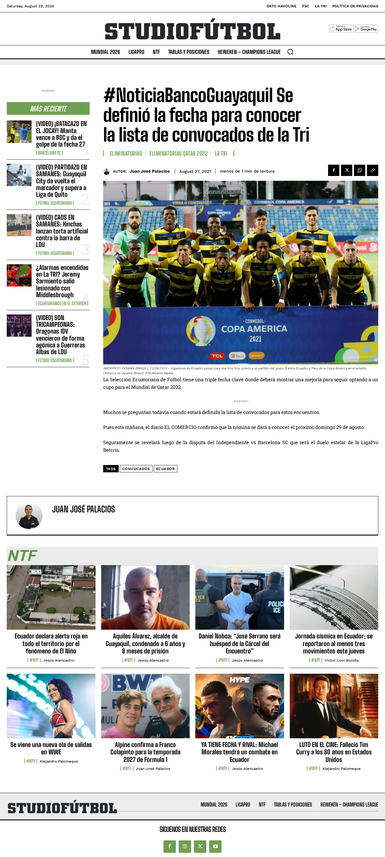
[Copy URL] (372, 170)
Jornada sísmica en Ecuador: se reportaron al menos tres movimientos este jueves (334, 643)
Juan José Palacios (150, 171)
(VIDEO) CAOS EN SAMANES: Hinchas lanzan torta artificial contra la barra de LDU (62, 230)
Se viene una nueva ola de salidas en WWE (51, 748)
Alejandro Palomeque (59, 761)
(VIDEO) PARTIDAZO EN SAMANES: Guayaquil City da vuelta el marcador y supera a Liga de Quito (61, 180)
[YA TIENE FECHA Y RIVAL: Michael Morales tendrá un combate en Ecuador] (239, 709)
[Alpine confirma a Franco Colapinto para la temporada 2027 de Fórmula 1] (145, 709)
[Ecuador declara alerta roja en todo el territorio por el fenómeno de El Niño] (51, 600)
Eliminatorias (126, 153)
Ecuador (165, 469)
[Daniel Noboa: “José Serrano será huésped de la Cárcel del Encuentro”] (239, 600)
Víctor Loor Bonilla (342, 660)
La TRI (221, 153)
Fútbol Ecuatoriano (55, 203)
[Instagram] (185, 846)
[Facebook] (333, 170)
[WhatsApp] (359, 170)
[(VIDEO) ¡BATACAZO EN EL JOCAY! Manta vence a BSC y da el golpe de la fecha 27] (19, 131)
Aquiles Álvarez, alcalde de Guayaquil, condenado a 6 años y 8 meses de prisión (145, 643)
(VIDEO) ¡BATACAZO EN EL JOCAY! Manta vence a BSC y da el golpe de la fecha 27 (61, 134)
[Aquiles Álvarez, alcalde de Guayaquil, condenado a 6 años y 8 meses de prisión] (145, 600)
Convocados (136, 469)
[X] (346, 170)
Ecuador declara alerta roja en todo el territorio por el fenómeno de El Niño (51, 643)
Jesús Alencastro (58, 660)
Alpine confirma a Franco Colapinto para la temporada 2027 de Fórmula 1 (145, 752)
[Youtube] (215, 846)
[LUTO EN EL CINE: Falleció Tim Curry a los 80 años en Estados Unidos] (334, 709)
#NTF (34, 660)
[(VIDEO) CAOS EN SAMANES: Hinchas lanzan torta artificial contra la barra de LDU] (19, 225)
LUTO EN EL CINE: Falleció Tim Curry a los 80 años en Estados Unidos (334, 752)
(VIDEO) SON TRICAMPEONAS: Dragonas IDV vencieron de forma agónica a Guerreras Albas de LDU (60, 335)
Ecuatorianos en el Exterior (62, 303)
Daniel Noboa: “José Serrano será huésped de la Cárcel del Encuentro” (239, 643)
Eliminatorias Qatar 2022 (178, 153)
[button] (290, 51)
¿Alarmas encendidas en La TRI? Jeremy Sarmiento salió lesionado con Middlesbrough (62, 281)
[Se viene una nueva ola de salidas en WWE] (51, 709)
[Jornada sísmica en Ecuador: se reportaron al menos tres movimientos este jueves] (334, 600)
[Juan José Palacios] (108, 171)
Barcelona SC (49, 153)
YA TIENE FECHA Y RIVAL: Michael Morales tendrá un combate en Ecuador (239, 752)
